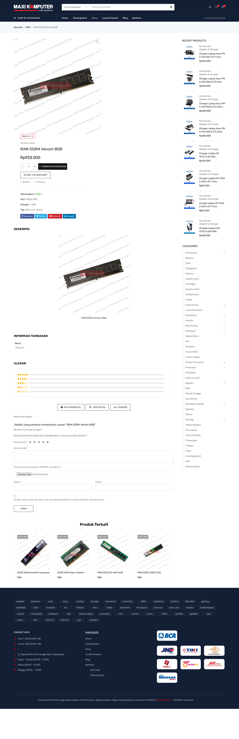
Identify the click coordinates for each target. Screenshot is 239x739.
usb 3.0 (49, 620)
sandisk (179, 613)
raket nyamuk (193, 378)
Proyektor (191, 372)
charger (94, 601)
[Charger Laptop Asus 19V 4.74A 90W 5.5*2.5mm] (189, 127)
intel (95, 607)
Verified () (98, 407)
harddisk (20, 607)
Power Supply (193, 357)
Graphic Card (192, 289)
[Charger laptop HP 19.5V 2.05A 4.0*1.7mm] (189, 202)
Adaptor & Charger (209, 49)
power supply (86, 613)
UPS (188, 461)
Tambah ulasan (27, 143)
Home (88, 638)
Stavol (189, 414)
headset (50, 607)
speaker (194, 613)
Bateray (190, 258)
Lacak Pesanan (93, 654)
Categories (191, 268)
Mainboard (191, 315)
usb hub (64, 620)
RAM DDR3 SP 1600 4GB (110, 572)
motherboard (207, 607)
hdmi (35, 607)
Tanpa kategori (193, 424)
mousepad (36, 613)
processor (105, 613)
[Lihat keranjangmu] (223, 7)
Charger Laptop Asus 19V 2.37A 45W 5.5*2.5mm (212, 80)
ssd (208, 613)
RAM (28, 27)
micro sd (158, 607)
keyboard (125, 607)
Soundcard (191, 398)
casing (79, 601)
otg (68, 613)
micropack (141, 607)
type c (20, 620)
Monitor (189, 320)
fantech (174, 601)
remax (135, 613)
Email (98, 482)
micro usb (174, 607)
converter (127, 601)
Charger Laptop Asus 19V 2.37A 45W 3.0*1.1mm (212, 55)
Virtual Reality (193, 466)
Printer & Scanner (195, 362)
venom (39, 209)
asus (65, 601)
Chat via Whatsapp (36, 175)
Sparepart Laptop (195, 404)
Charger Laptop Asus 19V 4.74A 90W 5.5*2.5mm (212, 130)
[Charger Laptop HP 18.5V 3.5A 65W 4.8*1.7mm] (189, 152)
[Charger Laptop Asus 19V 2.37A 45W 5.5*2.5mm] (189, 77)
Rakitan (189, 383)
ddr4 (27, 209)
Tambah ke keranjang (53, 166)
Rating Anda (20, 442)
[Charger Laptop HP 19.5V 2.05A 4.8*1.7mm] (189, 177)
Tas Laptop (191, 430)
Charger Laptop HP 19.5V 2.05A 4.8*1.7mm (212, 180)
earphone (159, 601)
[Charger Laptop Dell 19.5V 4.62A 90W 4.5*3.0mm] (189, 226)
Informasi (95, 670)
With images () (72, 407)
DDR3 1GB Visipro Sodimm (70, 572)
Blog (87, 659)
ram (33, 209)
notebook (53, 613)
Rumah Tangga (193, 393)
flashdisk (189, 601)
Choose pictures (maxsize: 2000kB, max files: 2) (37, 467)
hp (65, 607)
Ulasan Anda (21, 448)
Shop (88, 649)
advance (35, 601)
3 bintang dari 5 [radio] (40, 443)
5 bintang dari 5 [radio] (49, 443)
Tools (188, 450)
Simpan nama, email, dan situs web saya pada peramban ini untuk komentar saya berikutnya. (59, 499)
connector (110, 601)
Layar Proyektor (194, 310)
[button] (97, 42)
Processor (191, 367)
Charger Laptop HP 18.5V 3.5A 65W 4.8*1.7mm (209, 155)
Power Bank (192, 351)
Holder (189, 299)
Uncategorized (193, 456)
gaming (205, 601)
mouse (20, 613)
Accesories (205, 46)
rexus (150, 613)
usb (35, 620)
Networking (191, 325)
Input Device (192, 305)
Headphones (192, 294)
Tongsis (189, 445)
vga (79, 620)
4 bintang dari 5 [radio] (44, 443)
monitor (190, 607)
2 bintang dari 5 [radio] (35, 443)
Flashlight (191, 284)
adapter (20, 601)
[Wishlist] (216, 7)
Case (188, 263)
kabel (109, 607)
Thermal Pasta (193, 435)
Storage (190, 419)
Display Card (192, 278)
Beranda (18, 27)
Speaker (190, 409)
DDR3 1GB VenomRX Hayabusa (33, 572)
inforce (80, 607)
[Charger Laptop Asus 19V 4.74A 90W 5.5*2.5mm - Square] (189, 102)
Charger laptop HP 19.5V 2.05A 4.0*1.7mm (211, 205)
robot (164, 613)
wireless (94, 620)
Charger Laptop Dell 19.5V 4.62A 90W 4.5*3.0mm (209, 230)
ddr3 (143, 601)
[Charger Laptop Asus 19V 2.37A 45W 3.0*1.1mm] (189, 52)
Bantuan (89, 664)
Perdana (190, 346)
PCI (187, 341)
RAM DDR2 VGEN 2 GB (149, 572)
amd (50, 601)
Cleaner (189, 273)
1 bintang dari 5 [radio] (31, 443)
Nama (17, 482)
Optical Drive (192, 336)
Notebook (191, 331)
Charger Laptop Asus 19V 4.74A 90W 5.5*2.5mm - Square (212, 105)
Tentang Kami (92, 644)
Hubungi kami (97, 675)
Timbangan (191, 440)
